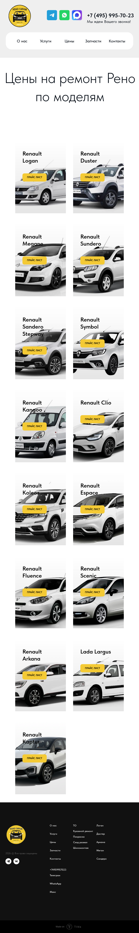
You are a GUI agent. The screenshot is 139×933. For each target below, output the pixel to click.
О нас (53, 825)
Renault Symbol (90, 323)
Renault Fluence (32, 572)
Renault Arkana (32, 655)
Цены (53, 842)
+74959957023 (58, 869)
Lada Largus (95, 651)
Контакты (55, 858)
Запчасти (55, 850)
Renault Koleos (32, 489)
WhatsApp (55, 883)
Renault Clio (95, 402)
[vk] (16, 863)
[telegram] (8, 863)
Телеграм (55, 875)
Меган (100, 850)
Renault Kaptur (32, 738)
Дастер (100, 833)
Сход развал (80, 842)
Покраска (79, 836)
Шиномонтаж (81, 847)
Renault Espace (90, 489)
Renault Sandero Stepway (33, 326)
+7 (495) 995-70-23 (110, 15)
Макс (53, 891)
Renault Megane (32, 240)
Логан (100, 825)
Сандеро (101, 858)
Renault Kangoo (32, 406)
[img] (64, 15)
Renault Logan (32, 157)
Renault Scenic (90, 572)
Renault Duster (90, 157)
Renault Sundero (90, 240)
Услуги (53, 833)
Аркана (100, 842)
